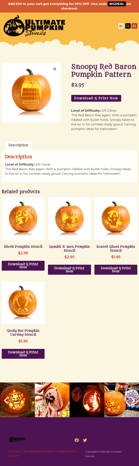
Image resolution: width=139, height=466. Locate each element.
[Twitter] (85, 440)
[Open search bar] (128, 26)
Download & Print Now (96, 98)
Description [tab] (18, 145)
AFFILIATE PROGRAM (22, 451)
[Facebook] (77, 440)
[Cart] (134, 26)
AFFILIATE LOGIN (51, 451)
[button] (121, 26)
